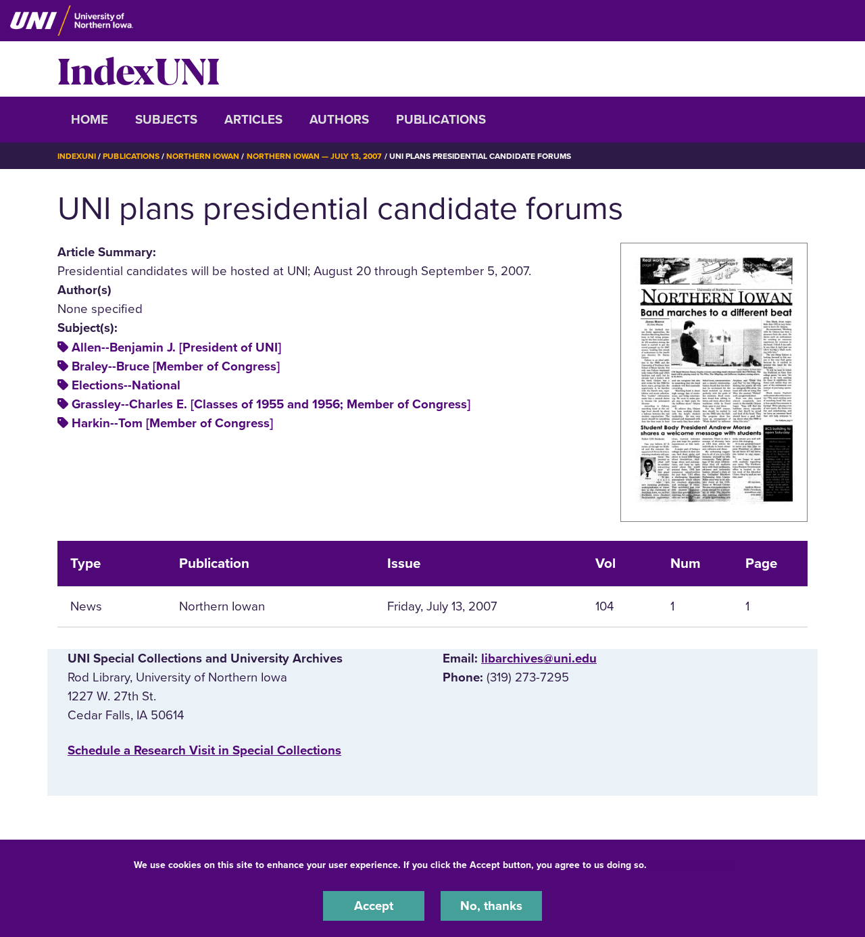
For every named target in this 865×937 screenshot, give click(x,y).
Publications (441, 119)
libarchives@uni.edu (539, 658)
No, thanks (491, 905)
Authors (339, 119)
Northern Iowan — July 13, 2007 (314, 156)
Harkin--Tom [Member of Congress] (172, 423)
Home (89, 119)
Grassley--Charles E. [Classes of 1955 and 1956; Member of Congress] (271, 404)
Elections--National (126, 385)
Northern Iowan (202, 156)
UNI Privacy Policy (692, 865)
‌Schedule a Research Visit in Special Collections (204, 750)
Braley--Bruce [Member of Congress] (176, 366)
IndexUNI (138, 69)
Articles (253, 119)
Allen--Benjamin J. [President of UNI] (176, 347)
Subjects (166, 119)
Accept (373, 905)
